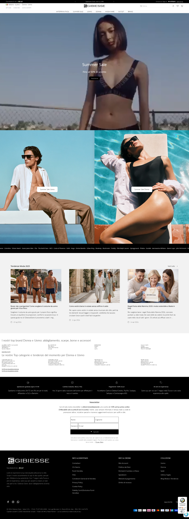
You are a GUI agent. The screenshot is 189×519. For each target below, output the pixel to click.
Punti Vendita (77, 471)
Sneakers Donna (7, 359)
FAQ (74, 475)
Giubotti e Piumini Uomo (9, 366)
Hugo (143, 346)
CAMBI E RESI (16, 7)
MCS (95, 347)
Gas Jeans (51, 346)
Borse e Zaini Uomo (147, 362)
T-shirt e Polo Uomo (54, 363)
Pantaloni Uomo (53, 362)
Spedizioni (122, 475)
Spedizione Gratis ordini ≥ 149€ (95, 1)
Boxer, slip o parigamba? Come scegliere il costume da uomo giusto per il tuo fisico (34, 307)
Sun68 (50, 348)
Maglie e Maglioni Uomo (102, 364)
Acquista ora (94, 78)
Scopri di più (180, 1)
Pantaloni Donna (7, 362)
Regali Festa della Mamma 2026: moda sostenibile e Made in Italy (151, 307)
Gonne (4, 364)
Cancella (166, 6)
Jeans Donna (98, 361)
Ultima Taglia (166, 475)
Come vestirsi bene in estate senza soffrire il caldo (88, 306)
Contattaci (76, 463)
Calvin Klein (144, 345)
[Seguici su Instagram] (13, 502)
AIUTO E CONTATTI (26, 7)
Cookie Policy (77, 486)
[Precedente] (75, 1)
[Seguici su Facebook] (8, 502)
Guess (96, 346)
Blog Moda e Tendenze (169, 479)
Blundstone (52, 345)
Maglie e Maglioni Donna (56, 364)
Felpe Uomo (144, 359)
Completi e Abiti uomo (55, 361)
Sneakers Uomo (53, 359)
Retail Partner (51, 511)
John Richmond (53, 347)
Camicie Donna (99, 363)
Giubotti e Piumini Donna (149, 364)
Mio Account (123, 463)
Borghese (97, 345)
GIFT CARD (8, 7)
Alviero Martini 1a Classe (10, 345)
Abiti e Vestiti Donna (8, 361)
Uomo (30, 4)
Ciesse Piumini (6, 346)
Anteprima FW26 (62, 11)
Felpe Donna (98, 359)
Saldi (162, 471)
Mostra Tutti (6, 352)
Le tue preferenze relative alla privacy (69, 511)
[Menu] (186, 498)
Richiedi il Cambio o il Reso (129, 471)
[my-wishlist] (178, 6)
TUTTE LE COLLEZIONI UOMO (10, 371)
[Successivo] (114, 1)
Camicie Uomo (145, 363)
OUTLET (121, 11)
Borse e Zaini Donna (100, 362)
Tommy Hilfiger (146, 348)
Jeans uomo (145, 361)
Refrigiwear (144, 347)
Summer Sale (78, 11)
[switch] (182, 511)
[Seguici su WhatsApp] (18, 502)
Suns (95, 348)
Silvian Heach (6, 348)
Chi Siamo (76, 467)
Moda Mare (109, 11)
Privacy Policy (99, 442)
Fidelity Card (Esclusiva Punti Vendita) (83, 491)
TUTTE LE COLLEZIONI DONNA (10, 369)
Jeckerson (5, 347)
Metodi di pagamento (127, 479)
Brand (130, 11)
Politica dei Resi (124, 467)
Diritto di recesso (125, 482)
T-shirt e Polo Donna (8, 363)
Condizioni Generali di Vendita (84, 479)
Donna (24, 4)
